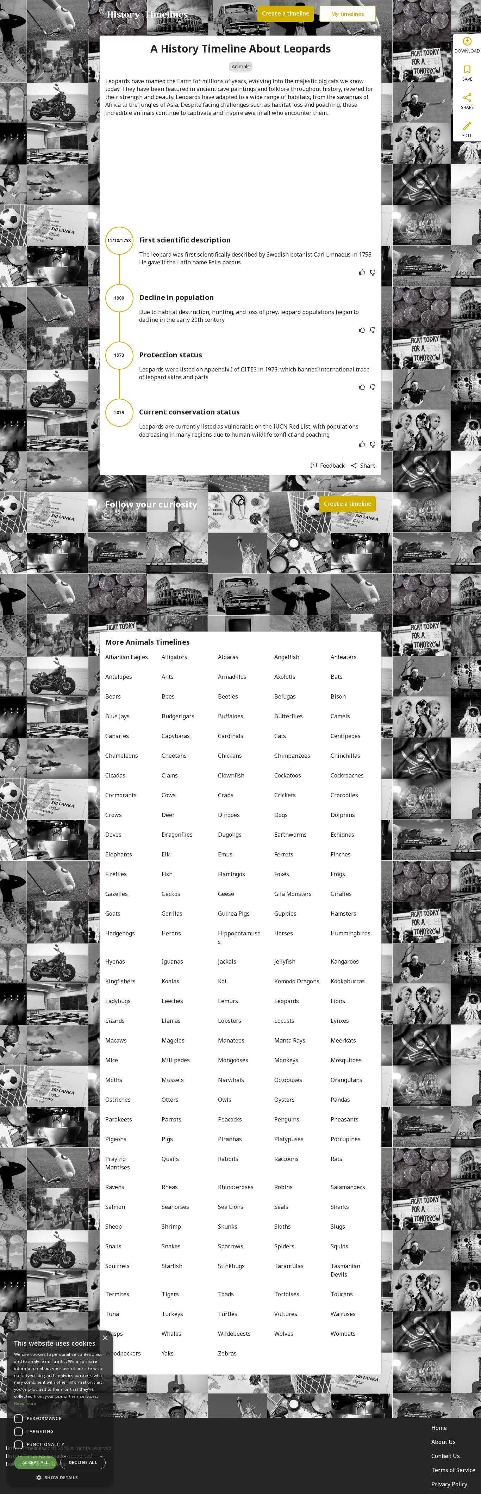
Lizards (115, 1021)
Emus (225, 854)
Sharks (340, 1207)
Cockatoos (287, 775)
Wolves (283, 1334)
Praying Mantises (117, 1163)
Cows (169, 795)
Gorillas (172, 913)
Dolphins (343, 815)
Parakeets (118, 1119)
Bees (168, 696)
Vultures (285, 1314)
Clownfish (231, 775)
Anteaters (344, 657)
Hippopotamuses (239, 937)
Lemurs (228, 1001)
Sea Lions (230, 1207)
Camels (340, 716)
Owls (224, 1099)
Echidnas (342, 834)
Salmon (115, 1207)
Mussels (173, 1080)
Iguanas (172, 961)
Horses (283, 933)
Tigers (170, 1294)
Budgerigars (178, 716)
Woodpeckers (123, 1353)
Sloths (282, 1226)
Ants (168, 677)
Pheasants (344, 1119)
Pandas (340, 1099)
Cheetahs (174, 756)
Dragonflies (177, 834)
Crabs (225, 795)
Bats (337, 677)
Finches (341, 854)
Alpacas (228, 657)
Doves (113, 834)
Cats (280, 736)
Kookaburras (348, 981)
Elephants (118, 854)
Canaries (117, 736)
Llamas (171, 1021)
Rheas (170, 1187)
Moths (113, 1080)
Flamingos (231, 874)
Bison (338, 696)
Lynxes (340, 1021)
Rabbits (228, 1159)
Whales (171, 1334)
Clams (170, 775)
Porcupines (346, 1139)
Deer (168, 815)
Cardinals (230, 736)
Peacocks (230, 1119)
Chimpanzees (292, 756)
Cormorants (121, 795)
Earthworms (290, 834)
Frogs (338, 874)
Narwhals (231, 1080)
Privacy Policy (449, 1484)
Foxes (281, 874)
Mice (111, 1060)
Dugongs (230, 834)
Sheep (113, 1226)
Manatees (231, 1040)
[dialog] (60, 1408)
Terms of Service (453, 1470)
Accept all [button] (35, 1462)
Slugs (338, 1226)
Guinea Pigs (234, 913)
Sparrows (230, 1246)
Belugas (285, 696)
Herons (171, 933)
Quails (170, 1159)
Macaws (116, 1040)
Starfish (172, 1266)
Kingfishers (120, 981)
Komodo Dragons (296, 981)
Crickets (285, 795)
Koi (222, 981)
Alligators (174, 657)
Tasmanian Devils (346, 1270)
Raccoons (286, 1159)
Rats (336, 1159)
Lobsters (229, 1021)
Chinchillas (345, 756)
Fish (167, 874)
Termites (117, 1294)
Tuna (112, 1314)
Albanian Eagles (126, 657)
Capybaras (176, 736)
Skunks (227, 1226)
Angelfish (286, 657)
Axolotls (284, 677)
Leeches (172, 1001)
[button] (60, 1477)
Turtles (227, 1314)
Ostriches (118, 1099)
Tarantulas (289, 1266)
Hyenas (115, 961)
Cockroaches (347, 775)
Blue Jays (117, 716)
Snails (113, 1246)
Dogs (281, 815)
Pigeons (115, 1139)
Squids (339, 1246)
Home (439, 1428)
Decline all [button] (83, 1462)
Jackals (227, 961)
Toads (226, 1294)
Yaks (168, 1353)
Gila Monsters (293, 894)
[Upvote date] (362, 272)
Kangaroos (345, 961)
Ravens (114, 1187)
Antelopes (118, 677)
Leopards (286, 1001)
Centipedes (346, 736)
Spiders (284, 1246)
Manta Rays (289, 1040)
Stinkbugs (231, 1266)
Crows (113, 815)
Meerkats (343, 1040)
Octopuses (288, 1080)
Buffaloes (230, 716)
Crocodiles (344, 795)
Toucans (342, 1294)
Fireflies (116, 874)
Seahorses (175, 1207)
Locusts (284, 1021)
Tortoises (286, 1294)
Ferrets (283, 854)
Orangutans (346, 1080)
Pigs (167, 1139)
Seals (281, 1207)
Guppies (285, 913)
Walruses (343, 1314)
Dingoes (229, 815)
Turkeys (172, 1314)
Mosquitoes (346, 1060)
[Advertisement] (240, 171)
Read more (25, 1403)
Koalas (170, 981)
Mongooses (233, 1060)
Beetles (228, 696)
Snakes (171, 1246)
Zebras (227, 1353)
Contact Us (445, 1456)
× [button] (104, 1338)
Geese (226, 894)
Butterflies (288, 716)
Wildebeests (234, 1334)
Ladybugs (118, 1001)
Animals (241, 66)
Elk (166, 854)
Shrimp (171, 1226)
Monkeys (286, 1060)
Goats (112, 913)
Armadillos (232, 677)
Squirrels (117, 1266)
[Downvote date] (372, 272)
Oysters (284, 1099)
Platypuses (289, 1139)
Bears (113, 696)
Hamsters (343, 913)
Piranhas (230, 1139)
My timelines (347, 13)
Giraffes (341, 894)
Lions (338, 1001)
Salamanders (348, 1187)
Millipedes (176, 1060)
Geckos (171, 894)
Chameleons (121, 756)
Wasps (114, 1334)
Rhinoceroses (236, 1187)
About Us (443, 1442)
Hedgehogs (120, 933)
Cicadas (115, 775)
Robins (283, 1187)
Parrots (171, 1119)
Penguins (286, 1119)
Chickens (230, 756)
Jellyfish (284, 961)
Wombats (343, 1334)
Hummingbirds (350, 933)
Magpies (173, 1040)
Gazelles (116, 894)
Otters (170, 1099)
